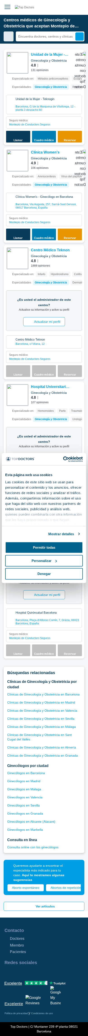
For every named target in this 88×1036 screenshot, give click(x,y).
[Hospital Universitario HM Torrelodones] (17, 395)
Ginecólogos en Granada (25, 813)
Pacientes (18, 952)
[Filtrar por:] (9, 36)
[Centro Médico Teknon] (17, 258)
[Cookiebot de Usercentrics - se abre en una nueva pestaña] (63, 459)
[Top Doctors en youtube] (40, 972)
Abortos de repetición (66, 887)
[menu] (7, 7)
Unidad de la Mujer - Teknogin (48, 55)
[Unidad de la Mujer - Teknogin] (17, 63)
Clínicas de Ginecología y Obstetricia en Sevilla (40, 718)
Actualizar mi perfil (47, 321)
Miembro (17, 945)
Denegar (44, 574)
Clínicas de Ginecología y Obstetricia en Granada (42, 755)
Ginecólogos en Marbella (25, 829)
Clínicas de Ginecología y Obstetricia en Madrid (41, 702)
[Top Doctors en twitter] (32, 972)
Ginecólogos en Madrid (23, 781)
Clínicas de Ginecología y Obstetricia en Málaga (41, 727)
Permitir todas (44, 547)
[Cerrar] (76, 868)
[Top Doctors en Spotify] (56, 972)
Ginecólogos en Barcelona (26, 773)
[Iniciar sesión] (79, 7)
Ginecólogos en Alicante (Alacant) (31, 821)
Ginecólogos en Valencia (24, 797)
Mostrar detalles (61, 534)
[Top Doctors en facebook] (8, 972)
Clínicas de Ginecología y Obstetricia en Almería (41, 747)
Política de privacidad (16, 1013)
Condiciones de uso (42, 1013)
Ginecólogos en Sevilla (23, 805)
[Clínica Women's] (17, 161)
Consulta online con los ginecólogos (32, 847)
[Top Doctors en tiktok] (48, 972)
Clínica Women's (45, 152)
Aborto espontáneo (25, 887)
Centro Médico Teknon (50, 250)
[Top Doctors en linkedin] (24, 972)
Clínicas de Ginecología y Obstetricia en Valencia (42, 710)
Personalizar (41, 561)
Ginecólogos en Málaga (24, 789)
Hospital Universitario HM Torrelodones (49, 387)
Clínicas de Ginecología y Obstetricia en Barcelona (43, 694)
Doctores (17, 938)
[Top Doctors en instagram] (16, 972)
